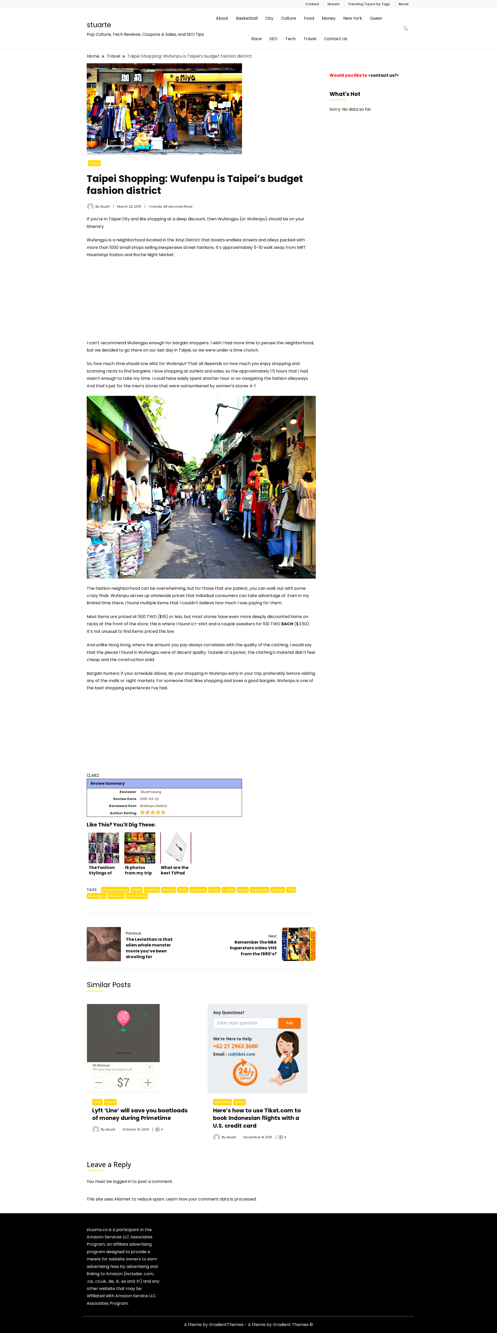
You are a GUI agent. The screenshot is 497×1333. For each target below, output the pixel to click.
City (269, 18)
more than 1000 (103, 247)
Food (309, 18)
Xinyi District (137, 896)
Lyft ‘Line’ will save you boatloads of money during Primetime (140, 1114)
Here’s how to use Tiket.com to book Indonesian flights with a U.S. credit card (257, 1118)
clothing (152, 890)
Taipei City (259, 890)
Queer (376, 18)
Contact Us (335, 39)
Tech (290, 39)
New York (352, 18)
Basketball (247, 18)
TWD (291, 890)
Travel (309, 39)
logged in (122, 1181)
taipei (242, 890)
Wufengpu (96, 896)
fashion (168, 890)
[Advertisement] (130, 301)
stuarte (99, 25)
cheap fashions (115, 890)
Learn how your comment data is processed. (211, 1199)
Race (256, 39)
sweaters (198, 890)
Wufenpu (116, 896)
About (403, 4)
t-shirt (214, 890)
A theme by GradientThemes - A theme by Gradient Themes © (248, 1325)
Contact (312, 4)
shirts (182, 890)
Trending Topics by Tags (369, 4)
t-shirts (229, 890)
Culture (288, 18)
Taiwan (278, 890)
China (137, 890)
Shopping (222, 1102)
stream (333, 4)
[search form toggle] (405, 28)
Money (328, 18)
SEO (273, 39)
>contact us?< (383, 75)
